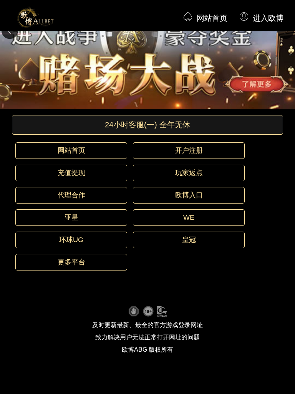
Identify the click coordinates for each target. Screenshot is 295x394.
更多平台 (71, 262)
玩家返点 (189, 173)
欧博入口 (189, 195)
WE (188, 217)
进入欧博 (268, 18)
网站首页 (212, 18)
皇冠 (189, 240)
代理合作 (71, 195)
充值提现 (71, 173)
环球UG (71, 240)
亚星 (71, 217)
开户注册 (189, 150)
